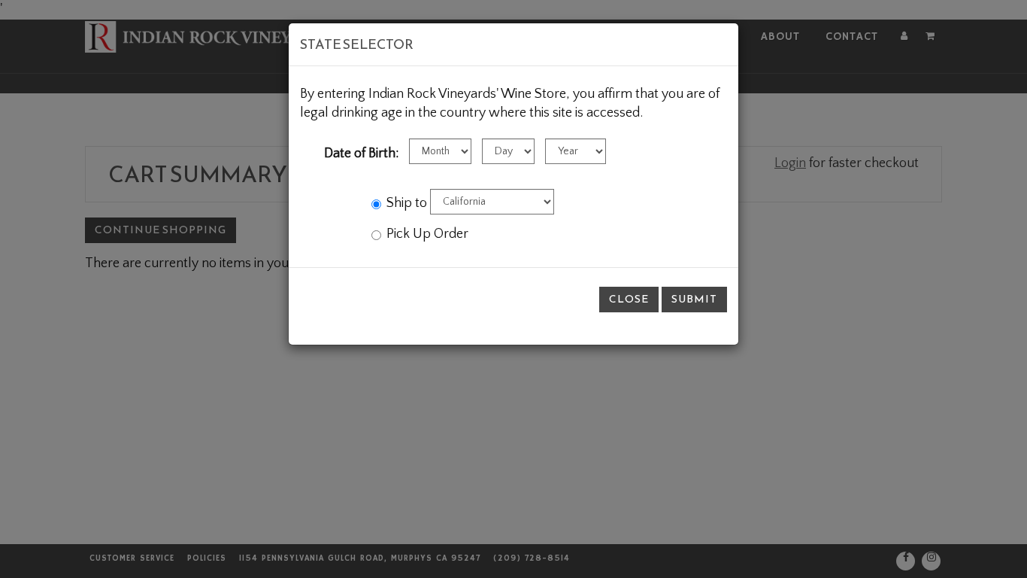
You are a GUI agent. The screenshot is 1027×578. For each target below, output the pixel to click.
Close (629, 299)
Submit (694, 299)
